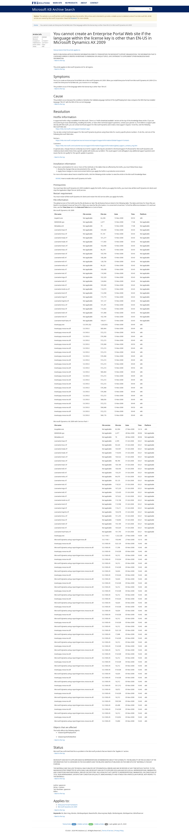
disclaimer (73, 18)
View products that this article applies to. (66, 50)
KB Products (71, 3)
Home (36, 25)
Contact (94, 3)
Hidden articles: (83, 824)
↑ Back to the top (59, 61)
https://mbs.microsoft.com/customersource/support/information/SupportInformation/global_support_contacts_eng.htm (96, 146)
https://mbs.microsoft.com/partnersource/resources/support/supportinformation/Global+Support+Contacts (92, 140)
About (84, 3)
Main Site (57, 3)
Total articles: (67, 824)
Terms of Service (107, 831)
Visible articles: (99, 824)
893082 (58, 178)
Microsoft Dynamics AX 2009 (67, 807)
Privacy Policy (119, 831)
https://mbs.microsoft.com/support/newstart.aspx (73, 129)
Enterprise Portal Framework (67, 805)
